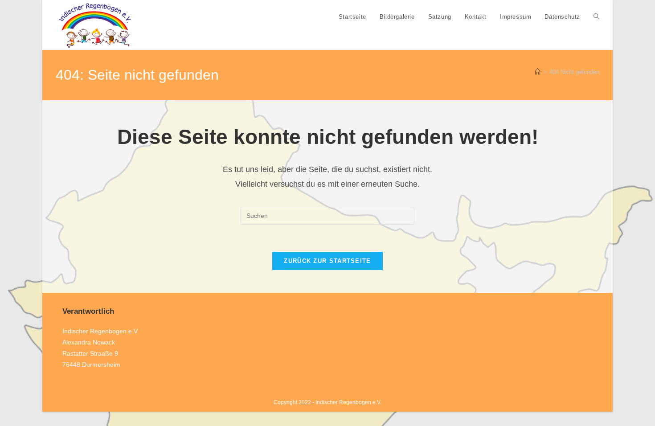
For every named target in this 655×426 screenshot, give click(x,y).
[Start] (537, 72)
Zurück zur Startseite (327, 261)
